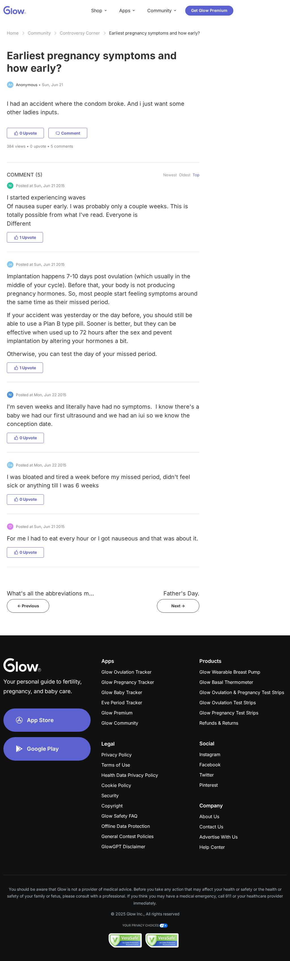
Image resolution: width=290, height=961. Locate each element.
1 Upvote (28, 237)
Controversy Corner (80, 33)
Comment (70, 133)
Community (39, 33)
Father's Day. (181, 593)
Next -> (178, 605)
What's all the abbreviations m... (50, 593)
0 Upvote (28, 133)
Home (13, 33)
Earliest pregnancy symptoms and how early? (154, 33)
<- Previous (28, 605)
